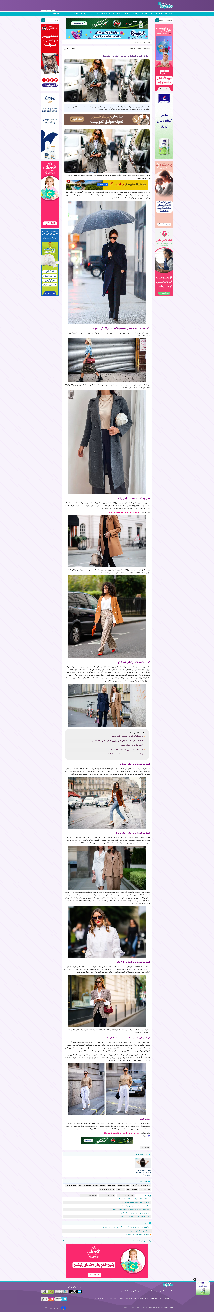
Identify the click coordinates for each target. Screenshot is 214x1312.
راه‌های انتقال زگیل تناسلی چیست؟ (131, 745)
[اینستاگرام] (47, 1301)
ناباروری (145, 13)
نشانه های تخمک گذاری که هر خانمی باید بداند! (127, 749)
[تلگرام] (60, 1301)
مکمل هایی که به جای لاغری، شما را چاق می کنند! (135, 1202)
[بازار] (47, 1292)
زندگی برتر (93, 1298)
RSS (87, 1298)
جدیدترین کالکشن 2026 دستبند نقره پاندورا (92, 1185)
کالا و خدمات (57, 13)
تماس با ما (133, 1298)
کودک (113, 13)
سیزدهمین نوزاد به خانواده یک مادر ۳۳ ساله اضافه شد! (134, 1199)
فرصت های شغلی (123, 1298)
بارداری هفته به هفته (157, 1298)
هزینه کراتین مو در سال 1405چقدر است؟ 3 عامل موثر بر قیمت (143, 1172)
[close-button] (195, 1279)
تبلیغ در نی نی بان (103, 1298)
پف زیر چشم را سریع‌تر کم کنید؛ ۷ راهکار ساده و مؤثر (135, 1217)
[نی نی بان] (165, 5)
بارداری (136, 13)
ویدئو (84, 13)
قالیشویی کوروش (71, 1185)
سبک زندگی (94, 13)
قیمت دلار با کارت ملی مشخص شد (139, 1231)
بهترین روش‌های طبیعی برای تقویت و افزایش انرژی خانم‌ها (133, 1213)
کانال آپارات (113, 1298)
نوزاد (120, 13)
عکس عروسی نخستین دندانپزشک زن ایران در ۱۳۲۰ (135, 1206)
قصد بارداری (156, 13)
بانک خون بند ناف (132, 1189)
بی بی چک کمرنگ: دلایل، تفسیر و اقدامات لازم (127, 736)
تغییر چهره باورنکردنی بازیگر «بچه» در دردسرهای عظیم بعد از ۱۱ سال (131, 1209)
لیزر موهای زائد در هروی (107, 1189)
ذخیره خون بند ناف (123, 1185)
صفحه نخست (167, 13)
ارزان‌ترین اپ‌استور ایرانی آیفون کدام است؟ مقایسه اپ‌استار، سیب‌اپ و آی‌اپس (126, 1227)
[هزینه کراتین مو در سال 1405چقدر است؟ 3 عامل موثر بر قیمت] (143, 1163)
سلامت (104, 13)
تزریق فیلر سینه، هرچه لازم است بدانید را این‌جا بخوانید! (124, 754)
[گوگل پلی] (61, 1292)
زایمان (128, 13)
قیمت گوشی (111, 1185)
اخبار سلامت (75, 13)
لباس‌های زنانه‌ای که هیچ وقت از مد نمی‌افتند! (124, 512)
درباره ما (140, 1298)
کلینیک (66, 13)
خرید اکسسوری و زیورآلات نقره (141, 1185)
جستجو (147, 1298)
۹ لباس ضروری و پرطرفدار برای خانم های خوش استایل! (121, 1133)
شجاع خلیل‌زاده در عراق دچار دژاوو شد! (137, 1234)
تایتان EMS (120, 1189)
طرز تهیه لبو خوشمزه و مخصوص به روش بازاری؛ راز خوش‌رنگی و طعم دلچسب (117, 741)
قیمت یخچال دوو (145, 1189)
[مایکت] (75, 1292)
